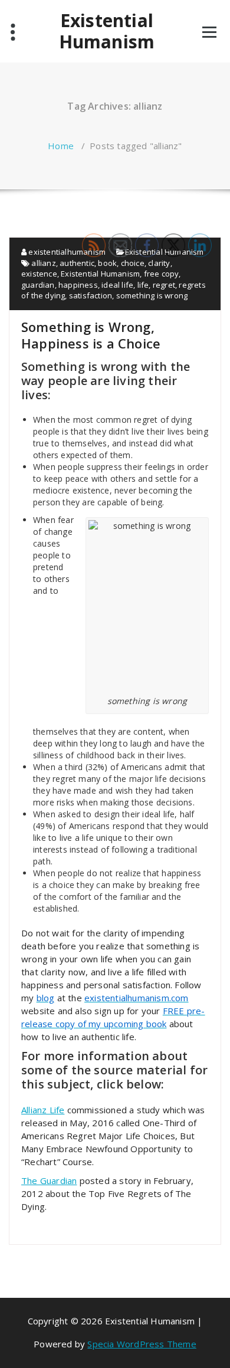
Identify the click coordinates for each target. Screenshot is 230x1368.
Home (61, 146)
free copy (161, 273)
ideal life (117, 284)
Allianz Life (42, 1110)
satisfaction (90, 295)
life (143, 284)
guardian (38, 284)
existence (39, 273)
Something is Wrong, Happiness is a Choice (90, 335)
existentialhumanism (66, 251)
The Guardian (49, 1180)
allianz (43, 263)
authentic (77, 263)
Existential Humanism (107, 31)
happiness (78, 284)
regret (164, 284)
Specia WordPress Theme (141, 1344)
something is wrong (152, 295)
